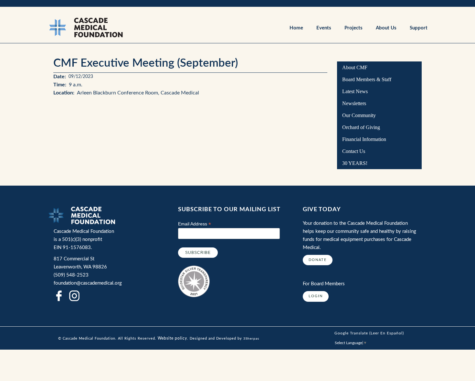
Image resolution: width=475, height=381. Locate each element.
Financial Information (364, 139)
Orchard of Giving (361, 127)
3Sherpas (251, 338)
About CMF (354, 67)
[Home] (114, 27)
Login (316, 296)
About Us (386, 28)
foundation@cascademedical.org (88, 283)
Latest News (355, 91)
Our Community (359, 115)
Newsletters (354, 103)
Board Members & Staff (366, 79)
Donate (318, 260)
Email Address (194, 224)
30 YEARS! (354, 163)
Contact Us (353, 151)
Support (419, 28)
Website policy (172, 338)
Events (323, 28)
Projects (353, 28)
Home (296, 28)
